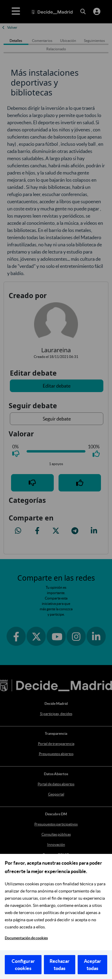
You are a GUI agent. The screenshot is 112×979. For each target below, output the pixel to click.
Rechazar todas (60, 964)
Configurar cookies (23, 964)
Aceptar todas (92, 964)
